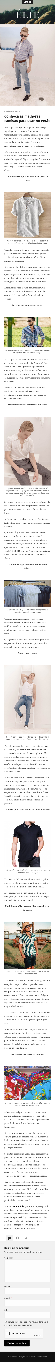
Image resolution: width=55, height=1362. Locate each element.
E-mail (8, 1298)
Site (6, 1310)
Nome (8, 1286)
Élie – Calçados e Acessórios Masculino (30, 1357)
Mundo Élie (18, 1206)
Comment (8, 1258)
